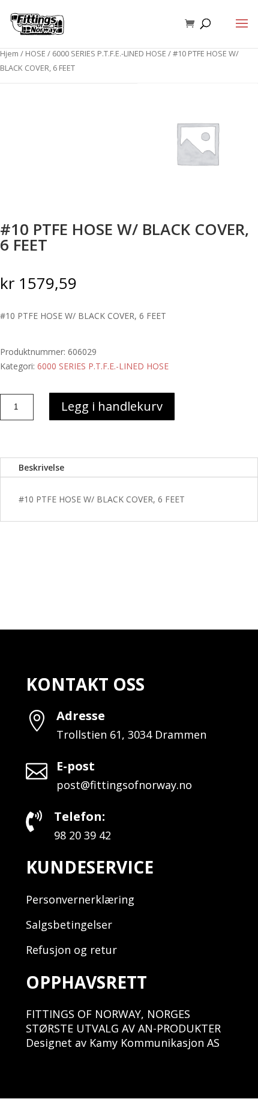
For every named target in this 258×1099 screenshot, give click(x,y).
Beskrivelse (41, 467)
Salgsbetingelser (69, 924)
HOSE (35, 53)
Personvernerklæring (80, 899)
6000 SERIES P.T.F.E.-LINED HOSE (109, 53)
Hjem (9, 53)
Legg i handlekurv (112, 406)
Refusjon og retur (71, 950)
